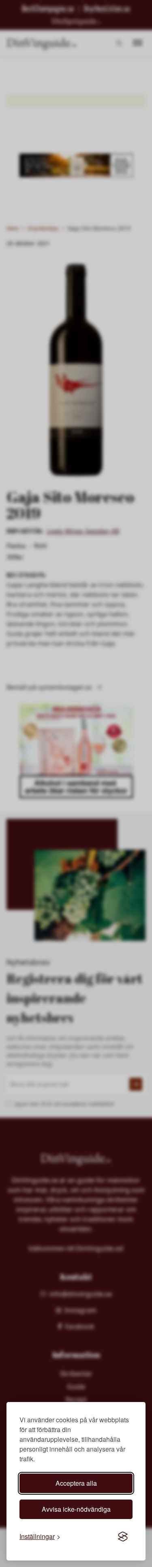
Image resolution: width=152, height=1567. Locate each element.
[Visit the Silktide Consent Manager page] (123, 1536)
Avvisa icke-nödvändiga (76, 1509)
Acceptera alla (76, 1483)
